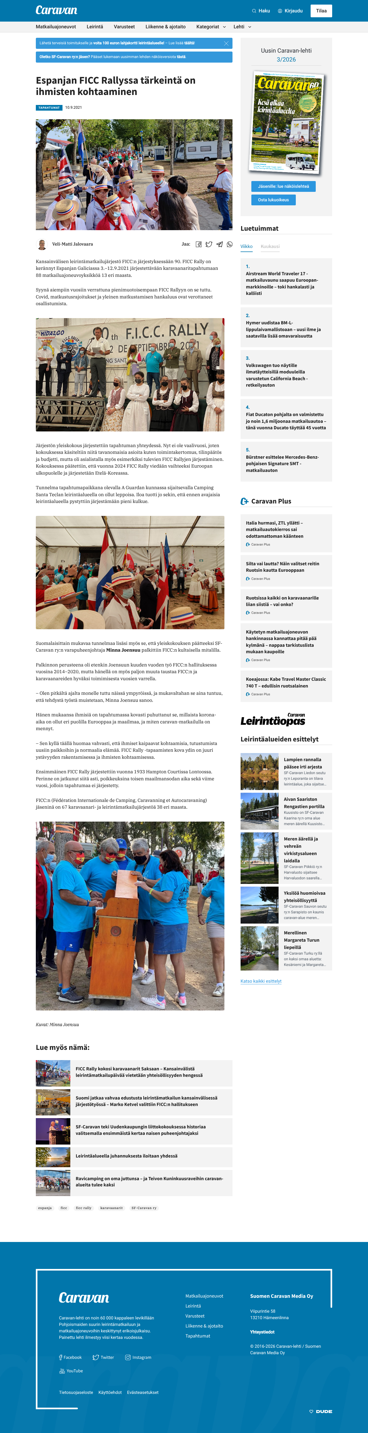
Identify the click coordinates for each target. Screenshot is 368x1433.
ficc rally (84, 1208)
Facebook (73, 1357)
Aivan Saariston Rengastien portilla (304, 802)
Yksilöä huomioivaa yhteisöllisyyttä (304, 896)
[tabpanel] (286, 370)
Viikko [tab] (247, 246)
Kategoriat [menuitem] (207, 27)
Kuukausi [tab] (270, 246)
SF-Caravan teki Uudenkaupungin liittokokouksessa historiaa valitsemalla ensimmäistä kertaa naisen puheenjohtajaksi (141, 1130)
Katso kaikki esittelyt (261, 981)
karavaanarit (111, 1208)
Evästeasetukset (143, 1392)
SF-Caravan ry (144, 1208)
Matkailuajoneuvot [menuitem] (56, 27)
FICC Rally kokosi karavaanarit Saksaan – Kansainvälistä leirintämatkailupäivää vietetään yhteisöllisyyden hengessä (139, 1072)
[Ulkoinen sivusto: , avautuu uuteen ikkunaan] (286, 122)
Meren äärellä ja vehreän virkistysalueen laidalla (301, 850)
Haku (264, 11)
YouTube (75, 1371)
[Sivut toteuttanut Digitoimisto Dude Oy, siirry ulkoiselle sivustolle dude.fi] (320, 1412)
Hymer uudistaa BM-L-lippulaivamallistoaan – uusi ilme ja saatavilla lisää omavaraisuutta (283, 329)
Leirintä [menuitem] (95, 27)
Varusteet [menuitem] (124, 27)
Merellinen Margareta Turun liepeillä (302, 940)
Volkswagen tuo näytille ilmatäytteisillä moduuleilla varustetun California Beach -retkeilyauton (277, 375)
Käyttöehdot (110, 1392)
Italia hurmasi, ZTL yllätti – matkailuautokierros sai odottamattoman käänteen (274, 529)
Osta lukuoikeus (273, 199)
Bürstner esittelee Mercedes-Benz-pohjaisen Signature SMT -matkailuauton (282, 463)
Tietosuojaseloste (76, 1392)
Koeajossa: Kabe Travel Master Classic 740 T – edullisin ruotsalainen (286, 682)
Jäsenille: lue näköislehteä (283, 186)
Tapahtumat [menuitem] (198, 1336)
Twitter (107, 1357)
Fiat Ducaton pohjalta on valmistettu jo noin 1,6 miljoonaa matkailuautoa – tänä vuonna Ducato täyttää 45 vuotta (286, 421)
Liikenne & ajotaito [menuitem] (166, 27)
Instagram (142, 1357)
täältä (189, 43)
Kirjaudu (293, 11)
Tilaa (321, 11)
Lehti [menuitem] (239, 27)
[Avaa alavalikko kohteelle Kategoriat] (224, 27)
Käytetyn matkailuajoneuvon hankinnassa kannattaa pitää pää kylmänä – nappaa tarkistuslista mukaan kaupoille (281, 642)
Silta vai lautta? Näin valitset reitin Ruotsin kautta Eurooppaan (282, 566)
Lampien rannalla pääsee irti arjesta (303, 763)
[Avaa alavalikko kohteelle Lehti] (249, 27)
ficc (64, 1208)
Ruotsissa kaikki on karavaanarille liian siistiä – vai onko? (282, 601)
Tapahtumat (49, 108)
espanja (45, 1208)
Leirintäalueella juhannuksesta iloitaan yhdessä (127, 1156)
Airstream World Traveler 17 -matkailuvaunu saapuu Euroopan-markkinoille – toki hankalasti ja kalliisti (282, 283)
